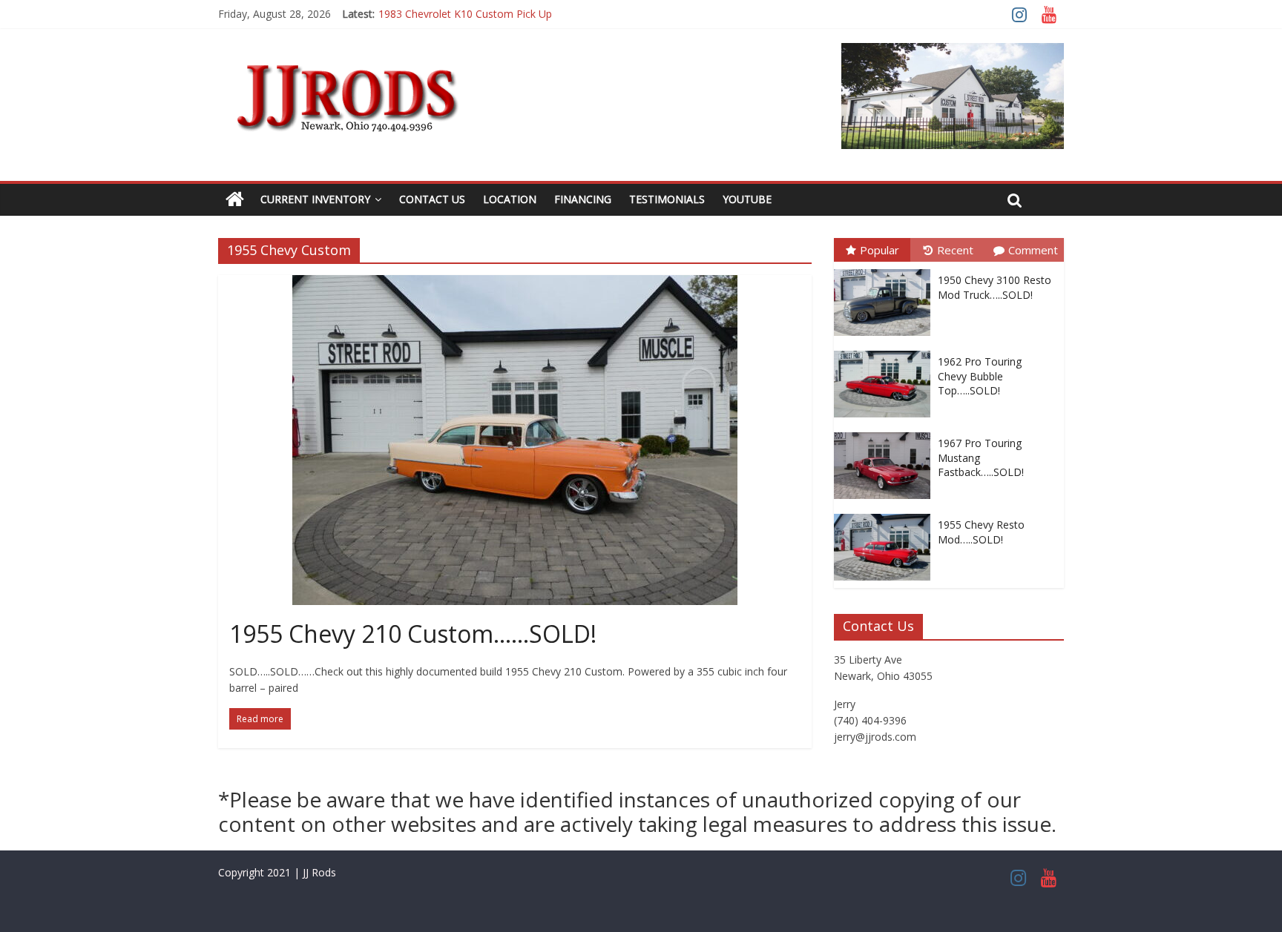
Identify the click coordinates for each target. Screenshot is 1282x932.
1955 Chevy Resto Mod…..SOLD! (981, 532)
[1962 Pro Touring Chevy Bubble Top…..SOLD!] (886, 351)
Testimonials (667, 199)
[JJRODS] (235, 199)
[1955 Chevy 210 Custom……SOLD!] (514, 284)
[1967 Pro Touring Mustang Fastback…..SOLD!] (886, 433)
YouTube (747, 199)
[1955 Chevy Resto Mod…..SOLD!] (886, 514)
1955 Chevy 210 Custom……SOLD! (412, 634)
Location (509, 199)
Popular (879, 249)
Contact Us (432, 199)
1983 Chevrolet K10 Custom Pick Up (465, 14)
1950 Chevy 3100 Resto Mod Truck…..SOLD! (994, 287)
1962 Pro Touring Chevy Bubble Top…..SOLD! (980, 375)
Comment (1033, 249)
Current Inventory (315, 199)
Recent (955, 249)
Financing (582, 199)
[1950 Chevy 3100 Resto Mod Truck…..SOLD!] (886, 269)
